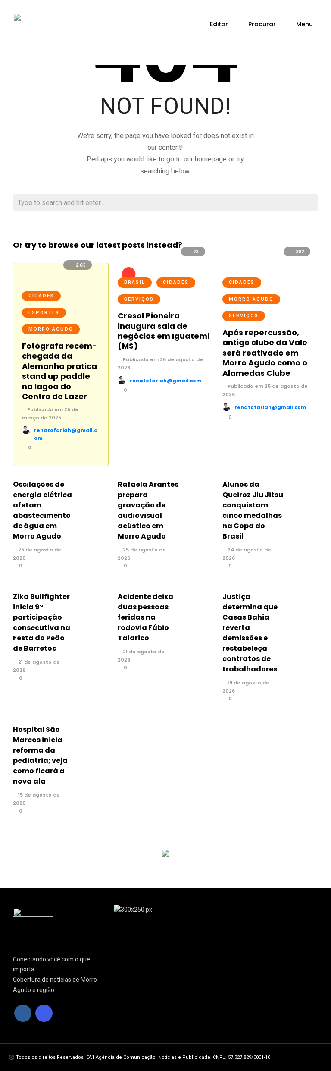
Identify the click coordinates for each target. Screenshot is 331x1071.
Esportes (43, 312)
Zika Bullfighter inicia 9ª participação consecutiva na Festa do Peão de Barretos (41, 622)
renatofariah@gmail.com (165, 380)
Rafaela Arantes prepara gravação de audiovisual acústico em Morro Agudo (148, 510)
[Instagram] (44, 1013)
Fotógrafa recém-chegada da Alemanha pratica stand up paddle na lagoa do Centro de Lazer (59, 371)
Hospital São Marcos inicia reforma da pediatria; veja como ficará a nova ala (40, 755)
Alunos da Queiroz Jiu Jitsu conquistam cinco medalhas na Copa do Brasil (252, 510)
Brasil (134, 282)
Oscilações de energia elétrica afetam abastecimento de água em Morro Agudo (42, 510)
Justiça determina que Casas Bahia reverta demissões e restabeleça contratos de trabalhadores (250, 633)
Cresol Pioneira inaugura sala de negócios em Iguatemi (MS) (163, 330)
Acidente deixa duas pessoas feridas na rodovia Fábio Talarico (145, 617)
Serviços (139, 299)
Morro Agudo (50, 329)
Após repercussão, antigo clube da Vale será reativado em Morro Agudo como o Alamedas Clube (264, 352)
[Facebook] (22, 1013)
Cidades (41, 296)
